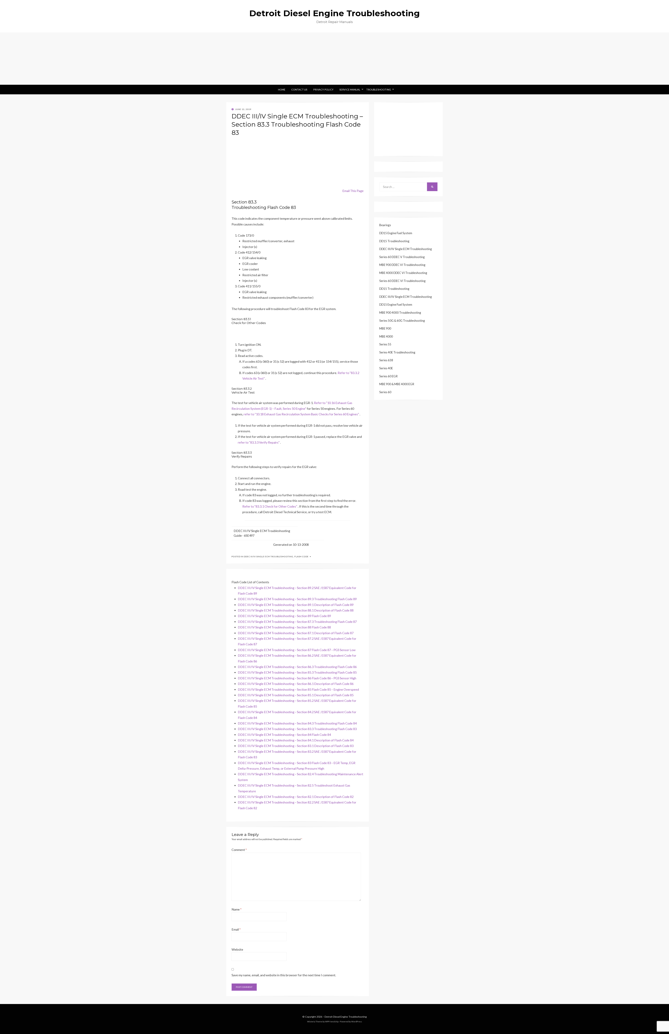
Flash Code (301, 556)
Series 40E (386, 368)
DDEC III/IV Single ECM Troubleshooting (268, 556)
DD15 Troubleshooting (394, 241)
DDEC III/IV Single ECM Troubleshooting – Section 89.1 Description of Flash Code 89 (295, 605)
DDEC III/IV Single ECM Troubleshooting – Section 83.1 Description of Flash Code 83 (295, 746)
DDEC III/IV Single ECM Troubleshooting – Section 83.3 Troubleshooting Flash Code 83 (297, 729)
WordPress (356, 1021)
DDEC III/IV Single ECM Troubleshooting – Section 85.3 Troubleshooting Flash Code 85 (297, 672)
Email (236, 929)
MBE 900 (385, 328)
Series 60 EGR (388, 376)
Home (281, 89)
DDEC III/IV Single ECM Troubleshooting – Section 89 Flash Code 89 (284, 616)
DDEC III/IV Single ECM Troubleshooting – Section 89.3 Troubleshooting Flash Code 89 (297, 599)
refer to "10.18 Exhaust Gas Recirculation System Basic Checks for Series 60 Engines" (301, 414)
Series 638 (386, 360)
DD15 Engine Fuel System (395, 233)
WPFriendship (332, 1021)
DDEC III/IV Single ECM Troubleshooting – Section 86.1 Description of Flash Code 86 (295, 684)
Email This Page (353, 191)
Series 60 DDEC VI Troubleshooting (402, 281)
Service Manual (349, 89)
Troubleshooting (378, 89)
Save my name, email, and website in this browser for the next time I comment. (284, 975)
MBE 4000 (386, 336)
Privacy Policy (323, 89)
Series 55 (385, 344)
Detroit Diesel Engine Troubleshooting (334, 13)
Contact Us (299, 89)
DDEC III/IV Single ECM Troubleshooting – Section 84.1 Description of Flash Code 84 (295, 740)
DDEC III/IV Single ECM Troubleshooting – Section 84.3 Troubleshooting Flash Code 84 (297, 723)
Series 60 (385, 392)
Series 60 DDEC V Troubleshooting (402, 257)
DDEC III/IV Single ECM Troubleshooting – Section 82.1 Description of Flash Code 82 (295, 797)
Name (236, 909)
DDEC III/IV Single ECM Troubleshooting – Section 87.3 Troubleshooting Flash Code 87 (297, 622)
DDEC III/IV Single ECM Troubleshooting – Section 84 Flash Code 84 (284, 735)
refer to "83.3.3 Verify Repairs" (259, 442)
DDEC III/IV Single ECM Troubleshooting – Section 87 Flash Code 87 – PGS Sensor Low (297, 650)
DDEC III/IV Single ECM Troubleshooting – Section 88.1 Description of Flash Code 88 (295, 610)
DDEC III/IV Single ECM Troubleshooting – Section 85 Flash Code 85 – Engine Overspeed (298, 689)
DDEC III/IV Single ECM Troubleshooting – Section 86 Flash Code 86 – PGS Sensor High (297, 678)
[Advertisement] (334, 58)
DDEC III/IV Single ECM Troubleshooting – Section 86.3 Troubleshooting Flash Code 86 (297, 667)
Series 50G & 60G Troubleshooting (402, 320)
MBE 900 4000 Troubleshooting (400, 312)
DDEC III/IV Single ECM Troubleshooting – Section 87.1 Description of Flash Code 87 (295, 633)
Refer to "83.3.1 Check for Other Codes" (269, 506)
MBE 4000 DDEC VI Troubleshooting (403, 273)
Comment (239, 850)
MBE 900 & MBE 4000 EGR (396, 384)
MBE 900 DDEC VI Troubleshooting (402, 265)
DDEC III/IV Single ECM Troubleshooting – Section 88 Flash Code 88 (284, 627)
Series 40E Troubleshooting (397, 352)
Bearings (385, 225)
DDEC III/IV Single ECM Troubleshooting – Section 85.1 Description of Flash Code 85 (295, 695)
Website (237, 949)
